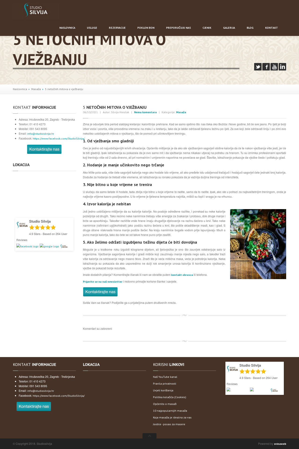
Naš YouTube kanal (165, 377)
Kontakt (271, 27)
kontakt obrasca (182, 275)
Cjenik (207, 27)
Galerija (229, 27)
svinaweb (280, 443)
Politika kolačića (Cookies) (169, 397)
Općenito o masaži (165, 404)
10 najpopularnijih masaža (170, 410)
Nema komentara (145, 112)
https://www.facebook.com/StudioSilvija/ (59, 138)
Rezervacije (117, 27)
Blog (250, 27)
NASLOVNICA (67, 27)
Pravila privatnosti (164, 383)
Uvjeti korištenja (163, 390)
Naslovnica (20, 89)
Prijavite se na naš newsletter (102, 281)
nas (178, 27)
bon (145, 27)
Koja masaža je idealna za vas (172, 417)
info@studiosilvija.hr (40, 133)
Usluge (92, 27)
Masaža (36, 89)
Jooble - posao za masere (169, 424)
